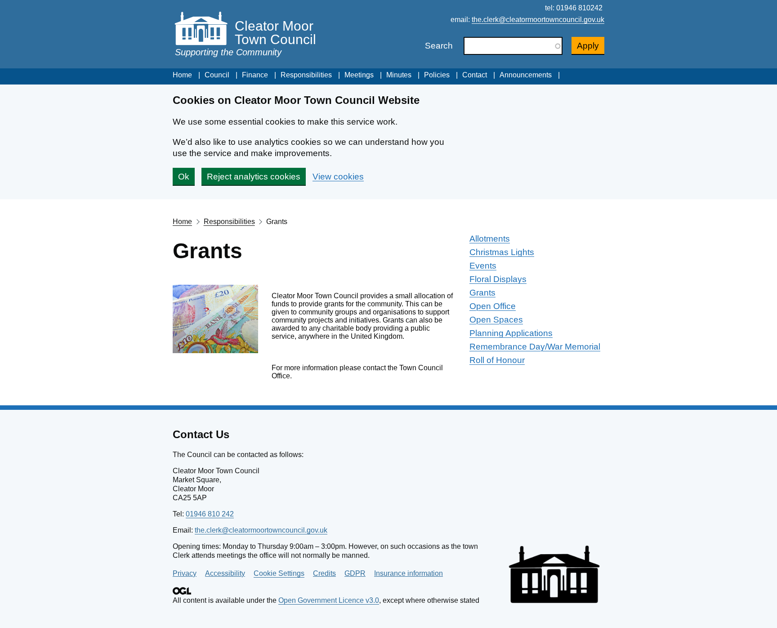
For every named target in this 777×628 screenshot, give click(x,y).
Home (182, 75)
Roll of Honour (497, 360)
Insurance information (408, 573)
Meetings (359, 75)
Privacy (184, 573)
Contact (474, 75)
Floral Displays (498, 279)
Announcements (526, 75)
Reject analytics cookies (253, 176)
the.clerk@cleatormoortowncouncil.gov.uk (538, 19)
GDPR (355, 573)
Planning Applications (511, 333)
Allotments (489, 238)
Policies (437, 75)
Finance (255, 75)
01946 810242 (579, 8)
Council (217, 75)
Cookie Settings (279, 573)
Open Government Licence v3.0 (328, 600)
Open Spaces (496, 319)
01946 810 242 (210, 514)
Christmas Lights (501, 252)
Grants (482, 292)
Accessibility (225, 573)
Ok (183, 176)
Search (439, 45)
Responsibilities (306, 75)
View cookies (338, 176)
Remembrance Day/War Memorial (534, 346)
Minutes (398, 75)
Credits (324, 573)
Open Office (492, 306)
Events (482, 265)
